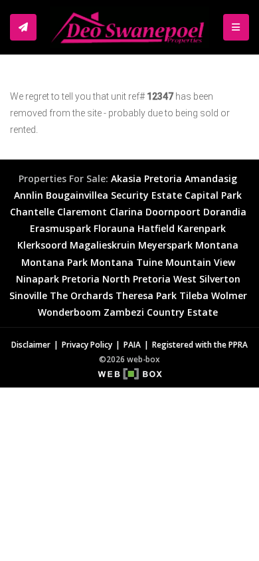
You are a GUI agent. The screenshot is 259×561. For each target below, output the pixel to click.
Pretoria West (165, 279)
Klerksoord (42, 245)
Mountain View (200, 262)
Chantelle (32, 211)
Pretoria (163, 178)
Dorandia (224, 211)
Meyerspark (165, 245)
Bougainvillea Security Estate (114, 195)
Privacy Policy (87, 344)
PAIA (132, 344)
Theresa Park (146, 295)
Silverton (219, 279)
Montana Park (54, 262)
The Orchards (81, 295)
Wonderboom (69, 312)
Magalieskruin (102, 245)
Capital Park (213, 195)
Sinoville (28, 295)
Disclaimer (30, 344)
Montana (216, 245)
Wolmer (229, 295)
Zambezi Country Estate (161, 312)
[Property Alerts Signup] (23, 27)
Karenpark (201, 228)
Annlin (28, 195)
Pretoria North (96, 279)
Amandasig (211, 178)
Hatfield (156, 228)
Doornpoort (173, 211)
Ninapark (37, 279)
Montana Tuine (126, 262)
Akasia (126, 178)
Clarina (126, 211)
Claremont (82, 211)
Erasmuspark (60, 228)
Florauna (114, 228)
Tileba (194, 295)
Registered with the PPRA (200, 344)
